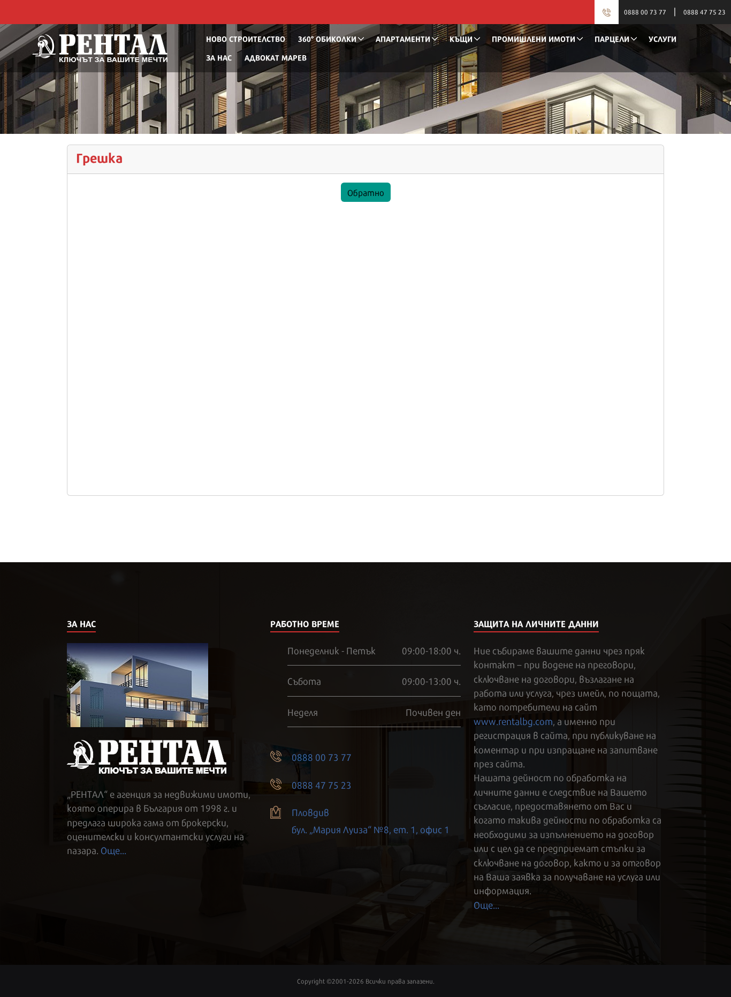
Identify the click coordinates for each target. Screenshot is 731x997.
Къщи (461, 38)
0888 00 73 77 (645, 12)
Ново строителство (245, 38)
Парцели (612, 38)
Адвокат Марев (276, 57)
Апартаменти (403, 38)
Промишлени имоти (533, 38)
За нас (219, 57)
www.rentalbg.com (513, 721)
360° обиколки (327, 38)
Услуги (662, 38)
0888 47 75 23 (704, 12)
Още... (113, 850)
